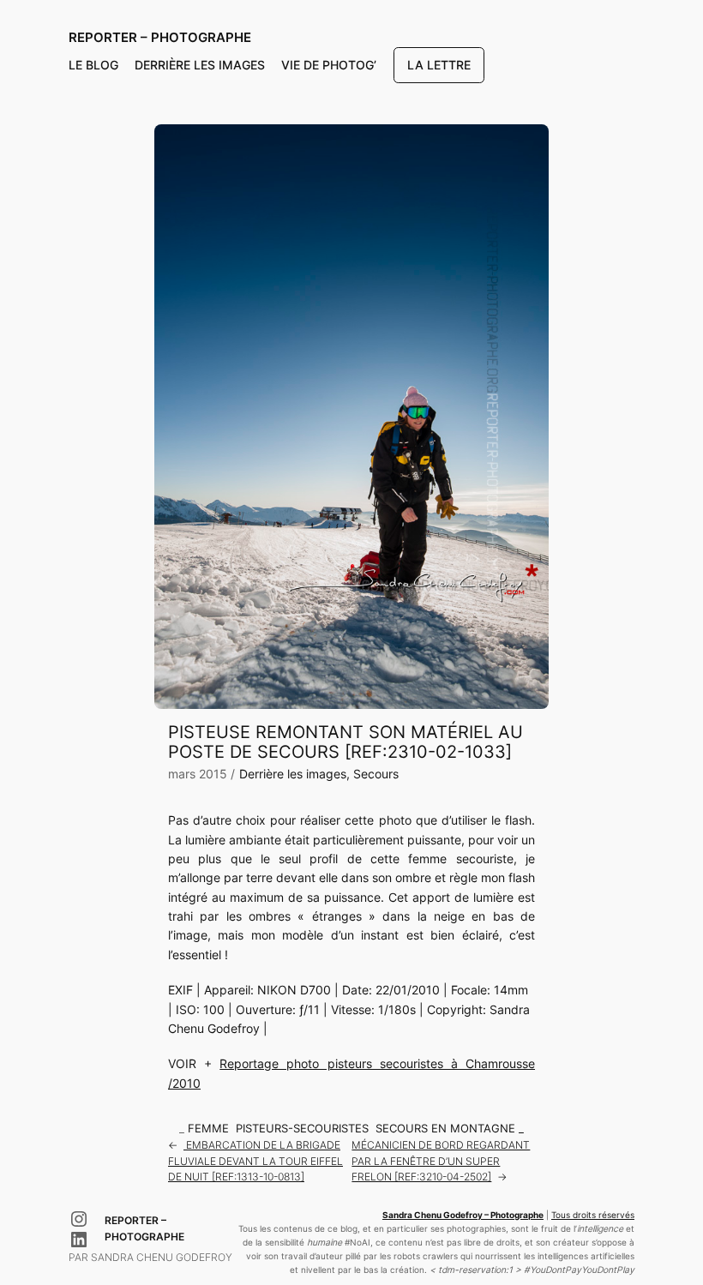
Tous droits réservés (592, 1215)
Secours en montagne (445, 1128)
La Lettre (439, 64)
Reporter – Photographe (160, 37)
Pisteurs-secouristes (302, 1128)
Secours (376, 773)
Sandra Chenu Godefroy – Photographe (463, 1215)
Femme (208, 1128)
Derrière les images (292, 773)
